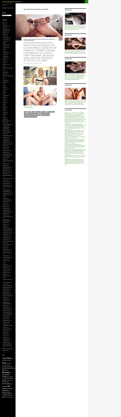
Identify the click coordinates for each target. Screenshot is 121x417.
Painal (7, 391)
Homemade (5, 56)
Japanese (4, 107)
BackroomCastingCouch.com (9, 368)
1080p (26, 111)
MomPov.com (5, 290)
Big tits (4, 370)
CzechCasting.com (6, 201)
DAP (3, 42)
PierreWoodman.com (7, 308)
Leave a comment (39, 63)
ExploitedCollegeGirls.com (8, 216)
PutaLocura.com (6, 318)
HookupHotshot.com (7, 249)
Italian (4, 105)
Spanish (4, 114)
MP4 (3, 391)
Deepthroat (5, 44)
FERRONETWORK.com (7, 229)
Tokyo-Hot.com (6, 330)
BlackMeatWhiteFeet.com (7, 175)
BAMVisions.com (6, 163)
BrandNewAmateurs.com (7, 178)
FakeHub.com (5, 222)
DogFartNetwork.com (7, 211)
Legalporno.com (6, 272)
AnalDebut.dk (5, 140)
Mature (4, 61)
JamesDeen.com (6, 259)
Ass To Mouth (9, 366)
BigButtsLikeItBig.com (7, 167)
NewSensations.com (6, 299)
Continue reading (28, 106)
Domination (5, 46)
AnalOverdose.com (6, 150)
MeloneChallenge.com (7, 285)
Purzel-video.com (6, 315)
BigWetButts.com (6, 170)
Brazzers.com (5, 180)
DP (3, 49)
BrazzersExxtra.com (6, 181)
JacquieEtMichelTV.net (29, 40)
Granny (4, 54)
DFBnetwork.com (6, 208)
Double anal (5, 47)
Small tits (4, 72)
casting (4, 376)
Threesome (5, 80)
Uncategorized (5, 350)
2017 (30, 111)
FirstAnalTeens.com (6, 234)
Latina (4, 110)
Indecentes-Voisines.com (49, 39)
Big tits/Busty (5, 30)
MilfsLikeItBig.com (6, 289)
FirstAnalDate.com (6, 231)
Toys (6, 397)
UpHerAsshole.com (6, 339)
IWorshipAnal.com (6, 255)
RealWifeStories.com (7, 320)
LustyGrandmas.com (6, 282)
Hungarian (5, 102)
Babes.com (5, 159)
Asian (4, 85)
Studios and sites (5, 120)
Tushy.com (5, 335)
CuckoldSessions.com (7, 199)
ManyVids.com (5, 283)
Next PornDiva (5, 300)
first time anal (6, 383)
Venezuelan (5, 119)
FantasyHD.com (6, 227)
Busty (8, 374)
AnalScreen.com (6, 152)
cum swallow (4, 378)
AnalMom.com (5, 147)
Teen (4, 78)
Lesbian (4, 59)
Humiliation (5, 57)
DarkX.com (5, 203)
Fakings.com (5, 225)
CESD (4, 196)
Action (3, 22)
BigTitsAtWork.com (6, 168)
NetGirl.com (5, 297)
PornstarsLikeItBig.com (7, 313)
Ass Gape (4, 366)
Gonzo (11, 383)
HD (25, 113)
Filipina (4, 97)
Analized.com (5, 145)
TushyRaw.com (5, 337)
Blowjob (26, 39)
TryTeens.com (5, 333)
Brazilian (4, 87)
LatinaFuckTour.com (6, 269)
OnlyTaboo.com (6, 305)
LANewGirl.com (6, 267)
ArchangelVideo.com (7, 154)
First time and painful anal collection (12, 1)
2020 (10, 360)
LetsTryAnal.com (6, 275)
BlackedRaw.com (6, 173)
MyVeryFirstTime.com (7, 295)
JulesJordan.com (6, 260)
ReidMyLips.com (6, 322)
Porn (11, 393)
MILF (4, 62)
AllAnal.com (5, 133)
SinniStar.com (5, 327)
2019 (8, 360)
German (4, 100)
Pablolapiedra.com (6, 307)
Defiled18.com (5, 206)
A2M (4, 24)
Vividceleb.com (5, 340)
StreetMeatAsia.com (6, 328)
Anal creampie (5, 25)
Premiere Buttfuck (45, 115)
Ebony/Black (5, 95)
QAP (4, 66)
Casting (4, 35)
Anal (33, 111)
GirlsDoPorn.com (6, 239)
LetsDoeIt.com (5, 274)
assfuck (38, 111)
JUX (3, 262)
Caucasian (5, 88)
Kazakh (4, 109)
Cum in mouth (5, 39)
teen (3, 397)
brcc (10, 372)
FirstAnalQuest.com (6, 232)
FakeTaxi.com (5, 224)
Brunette (4, 374)
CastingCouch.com (6, 194)
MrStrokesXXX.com (6, 294)
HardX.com (5, 242)
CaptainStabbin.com (6, 191)
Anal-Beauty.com (6, 138)
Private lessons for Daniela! (31, 116)
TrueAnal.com (5, 332)
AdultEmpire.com (6, 130)
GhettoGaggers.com (6, 237)
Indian (4, 104)
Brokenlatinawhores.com (7, 186)
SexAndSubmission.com (7, 325)
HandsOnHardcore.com (7, 241)
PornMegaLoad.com (6, 312)
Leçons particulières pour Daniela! (32, 115)
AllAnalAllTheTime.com (7, 135)
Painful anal (5, 64)
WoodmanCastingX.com (7, 345)
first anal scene (5, 381)
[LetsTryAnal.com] (10, 397)
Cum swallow (5, 41)
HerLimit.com (5, 246)
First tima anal (51, 111)
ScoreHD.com (5, 323)
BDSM (4, 27)
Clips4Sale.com (5, 198)
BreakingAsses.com (6, 183)
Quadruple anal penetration (8, 67)
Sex (9, 395)
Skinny (4, 70)
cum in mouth (9, 376)
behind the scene (6, 29)
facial (3, 380)
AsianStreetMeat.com (7, 155)
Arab (4, 83)
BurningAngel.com (6, 189)
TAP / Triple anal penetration (8, 75)
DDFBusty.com (5, 204)
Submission (5, 74)
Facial (4, 51)
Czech (4, 90)
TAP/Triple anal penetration (7, 348)
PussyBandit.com (6, 317)
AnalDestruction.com (7, 142)
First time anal (39, 39)
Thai (3, 115)
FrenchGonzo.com (6, 236)
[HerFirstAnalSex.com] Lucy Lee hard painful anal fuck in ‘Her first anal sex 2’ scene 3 (75, 156)
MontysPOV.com (6, 292)
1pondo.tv (5, 122)
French (4, 99)
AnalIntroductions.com (7, 144)
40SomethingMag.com (7, 124)
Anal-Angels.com (6, 137)
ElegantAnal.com (6, 213)
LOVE (4, 277)
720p (4, 358)
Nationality (4, 82)
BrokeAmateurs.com (6, 185)
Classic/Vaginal (32, 39)
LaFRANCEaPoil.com (7, 265)
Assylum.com (5, 157)
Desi (3, 93)
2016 (12, 358)
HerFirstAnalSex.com (7, 244)
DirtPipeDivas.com (6, 209)
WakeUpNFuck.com (6, 342)
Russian (4, 112)
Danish (4, 92)
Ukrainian (4, 117)
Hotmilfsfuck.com (6, 251)
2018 (6, 360)
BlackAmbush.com (6, 172)
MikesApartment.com (7, 287)
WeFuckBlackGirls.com (7, 344)
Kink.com (4, 264)
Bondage (4, 34)
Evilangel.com (5, 215)
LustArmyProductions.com (8, 279)
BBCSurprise (5, 165)
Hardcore (4, 386)
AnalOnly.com (5, 149)
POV (3, 395)
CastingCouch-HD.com (7, 193)
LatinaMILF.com (6, 270)
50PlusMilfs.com (6, 125)
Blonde (7, 370)
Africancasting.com (6, 132)
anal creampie (8, 363)
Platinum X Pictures (6, 310)
